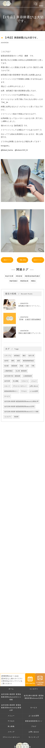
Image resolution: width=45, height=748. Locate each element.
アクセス (24, 391)
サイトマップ (34, 737)
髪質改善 (14, 366)
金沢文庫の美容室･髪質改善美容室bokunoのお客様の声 (21, 401)
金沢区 (6, 361)
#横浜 (33, 281)
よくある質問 (34, 391)
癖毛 (13, 361)
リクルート (24, 381)
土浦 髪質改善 (27, 376)
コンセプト (7, 417)
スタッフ (7, 386)
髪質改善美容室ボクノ (11, 391)
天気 (33, 366)
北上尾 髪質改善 (21, 371)
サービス (7, 396)
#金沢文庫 (9, 276)
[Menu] (41, 3)
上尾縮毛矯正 (8, 371)
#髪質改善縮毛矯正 (32, 276)
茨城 (21, 366)
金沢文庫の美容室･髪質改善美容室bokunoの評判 (19, 406)
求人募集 (15, 381)
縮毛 (18, 361)
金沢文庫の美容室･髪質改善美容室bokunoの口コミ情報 (21, 412)
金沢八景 (31, 356)
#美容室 (19, 276)
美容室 (16, 417)
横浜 (24, 356)
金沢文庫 (7, 381)
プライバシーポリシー (20, 386)
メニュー (34, 381)
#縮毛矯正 (14, 281)
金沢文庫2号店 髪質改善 (12, 376)
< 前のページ (7, 260)
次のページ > (38, 260)
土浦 (27, 366)
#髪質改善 (24, 281)
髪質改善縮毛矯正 (28, 361)
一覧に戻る (22, 260)
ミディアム (7, 356)
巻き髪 (6, 366)
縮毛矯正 (17, 356)
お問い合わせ (34, 386)
